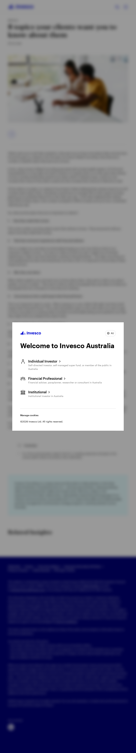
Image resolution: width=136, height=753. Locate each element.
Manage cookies (29, 415)
